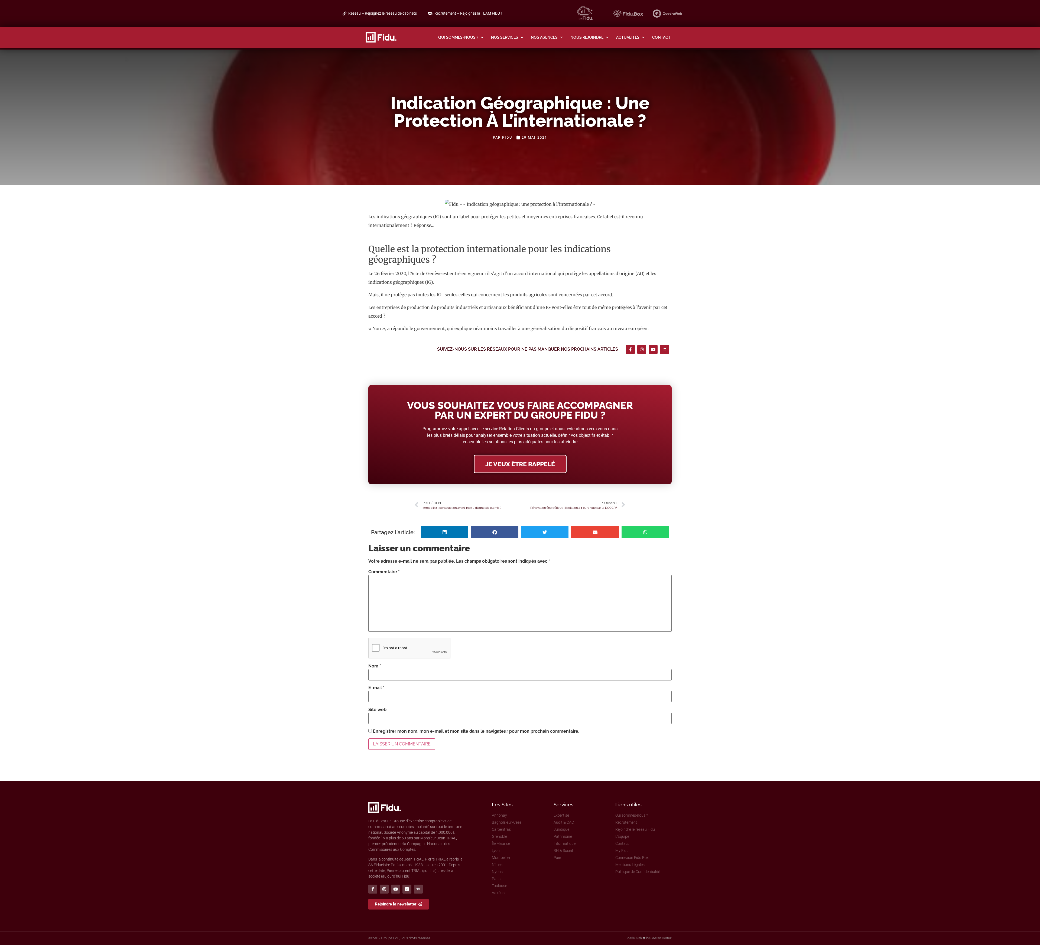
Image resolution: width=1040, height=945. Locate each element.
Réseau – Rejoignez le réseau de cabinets (382, 13)
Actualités (627, 37)
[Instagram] (641, 349)
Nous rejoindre (586, 37)
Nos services (504, 37)
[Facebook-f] (630, 349)
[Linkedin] (664, 349)
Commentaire (384, 572)
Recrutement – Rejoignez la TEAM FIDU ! (468, 13)
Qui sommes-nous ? (458, 37)
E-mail (376, 688)
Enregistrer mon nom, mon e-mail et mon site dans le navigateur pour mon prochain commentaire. (476, 731)
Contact (661, 37)
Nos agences (544, 37)
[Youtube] (653, 349)
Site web (377, 710)
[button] (444, 532)
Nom (374, 666)
